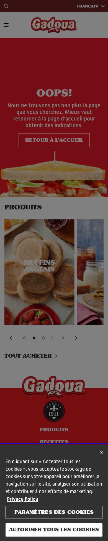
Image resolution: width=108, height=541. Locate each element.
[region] (54, 493)
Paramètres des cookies (54, 512)
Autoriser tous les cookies (54, 529)
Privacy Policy (22, 499)
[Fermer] (101, 452)
